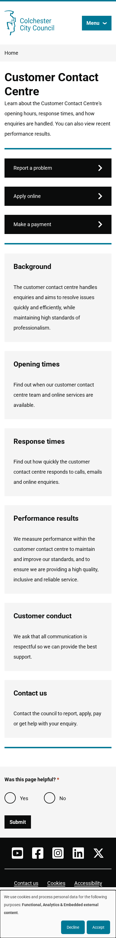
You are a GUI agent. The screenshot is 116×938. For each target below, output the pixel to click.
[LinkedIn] (78, 853)
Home (11, 53)
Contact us (26, 883)
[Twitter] (98, 853)
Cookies (56, 883)
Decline (73, 927)
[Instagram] (58, 853)
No (62, 798)
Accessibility (88, 883)
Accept (98, 927)
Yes (24, 798)
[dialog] (58, 914)
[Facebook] (37, 853)
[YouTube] (17, 853)
